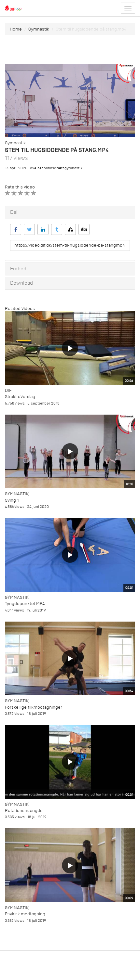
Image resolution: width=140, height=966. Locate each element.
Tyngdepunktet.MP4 (25, 603)
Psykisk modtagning (25, 914)
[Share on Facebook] (15, 229)
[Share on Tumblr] (56, 229)
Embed (18, 268)
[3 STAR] (20, 193)
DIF (8, 390)
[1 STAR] (7, 193)
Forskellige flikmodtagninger (33, 707)
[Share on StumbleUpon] (70, 229)
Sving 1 (12, 500)
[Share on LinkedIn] (43, 229)
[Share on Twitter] (29, 229)
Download (21, 283)
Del (14, 212)
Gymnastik (38, 29)
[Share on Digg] (84, 229)
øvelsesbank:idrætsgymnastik (56, 168)
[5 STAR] (33, 193)
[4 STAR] (27, 193)
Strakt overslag (20, 396)
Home (16, 29)
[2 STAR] (14, 193)
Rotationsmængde (24, 810)
